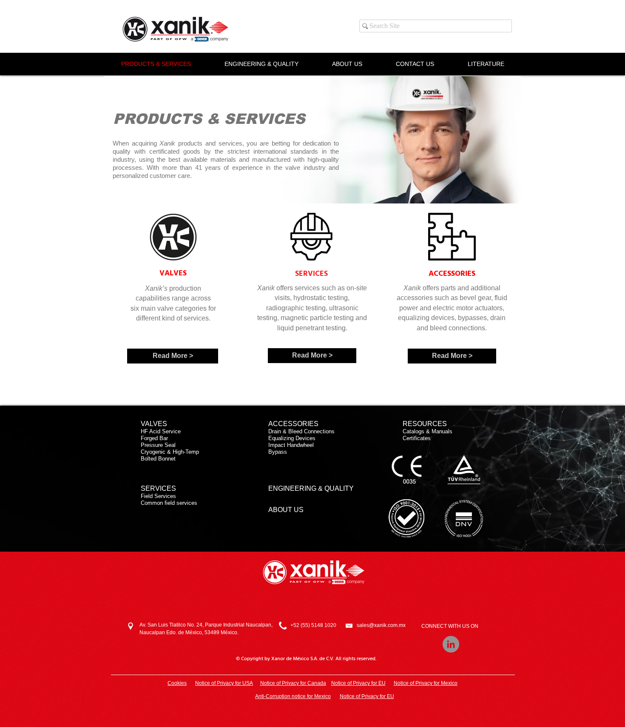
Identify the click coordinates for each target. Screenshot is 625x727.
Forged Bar (154, 438)
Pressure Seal (158, 445)
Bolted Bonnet (158, 458)
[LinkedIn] (451, 644)
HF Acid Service (161, 431)
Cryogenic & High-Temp (170, 452)
